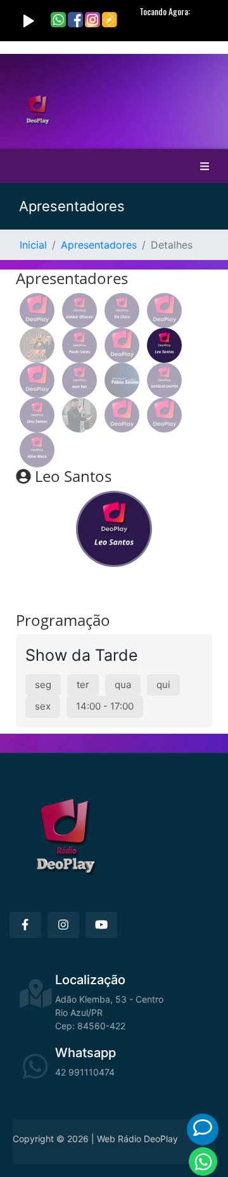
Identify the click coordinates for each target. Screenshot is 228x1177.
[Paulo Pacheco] (37, 345)
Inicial (33, 244)
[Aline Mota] (37, 449)
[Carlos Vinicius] (79, 415)
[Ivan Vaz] (79, 380)
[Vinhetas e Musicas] (37, 310)
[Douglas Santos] (164, 380)
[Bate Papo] (202, 1128)
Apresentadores (99, 244)
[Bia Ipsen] (121, 415)
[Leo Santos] (164, 345)
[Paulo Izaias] (79, 345)
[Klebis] (37, 380)
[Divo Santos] (37, 415)
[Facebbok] (25, 925)
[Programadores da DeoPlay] (164, 310)
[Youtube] (101, 925)
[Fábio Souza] (121, 380)
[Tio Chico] (121, 310)
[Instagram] (63, 925)
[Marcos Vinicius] (121, 345)
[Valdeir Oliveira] (79, 310)
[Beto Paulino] (164, 415)
